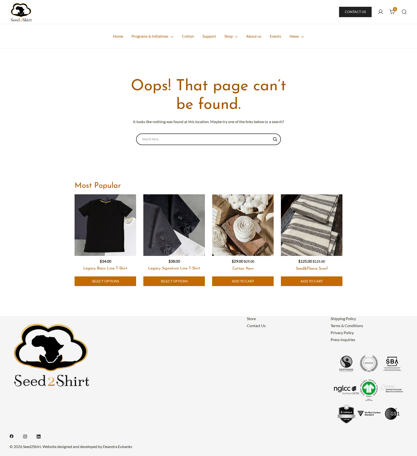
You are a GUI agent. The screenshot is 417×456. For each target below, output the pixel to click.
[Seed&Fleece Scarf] (311, 225)
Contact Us (355, 12)
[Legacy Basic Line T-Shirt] (105, 225)
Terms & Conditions (347, 325)
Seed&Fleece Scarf (312, 269)
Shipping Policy (343, 318)
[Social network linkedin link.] (39, 435)
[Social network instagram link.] (25, 435)
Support (209, 36)
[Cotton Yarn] (243, 225)
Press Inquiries (343, 339)
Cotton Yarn (243, 269)
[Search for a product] (404, 12)
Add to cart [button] (243, 281)
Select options (105, 281)
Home (118, 36)
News (294, 36)
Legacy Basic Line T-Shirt (105, 268)
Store (251, 318)
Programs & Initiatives (150, 36)
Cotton (188, 36)
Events (275, 36)
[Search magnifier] (275, 139)
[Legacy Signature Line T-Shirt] (174, 225)
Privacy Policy (342, 332)
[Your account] (380, 12)
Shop (228, 36)
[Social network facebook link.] (12, 435)
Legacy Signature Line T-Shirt (174, 268)
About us (253, 36)
